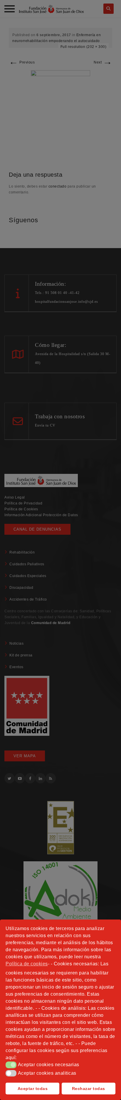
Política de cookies (27, 963)
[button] (11, 1064)
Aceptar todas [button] (33, 1088)
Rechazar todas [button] (88, 1088)
